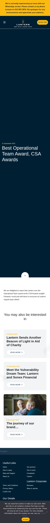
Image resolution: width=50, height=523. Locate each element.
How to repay (7, 470)
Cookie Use (7, 492)
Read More (15, 352)
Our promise (31, 467)
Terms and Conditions (10, 485)
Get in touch (31, 470)
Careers (29, 476)
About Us (6, 476)
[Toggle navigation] (4, 22)
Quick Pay (42, 22)
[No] (47, 512)
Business (30, 485)
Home (5, 467)
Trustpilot (3, 451)
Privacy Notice (8, 488)
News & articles (32, 488)
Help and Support (9, 473)
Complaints (31, 473)
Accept (25, 519)
